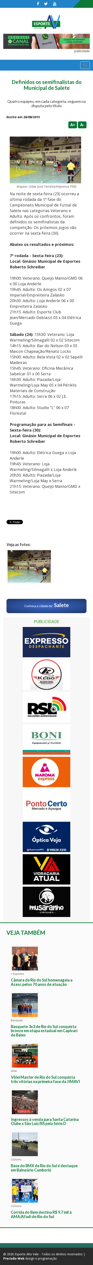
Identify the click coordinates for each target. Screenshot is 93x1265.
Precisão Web (13, 1258)
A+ (72, 124)
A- (82, 124)
